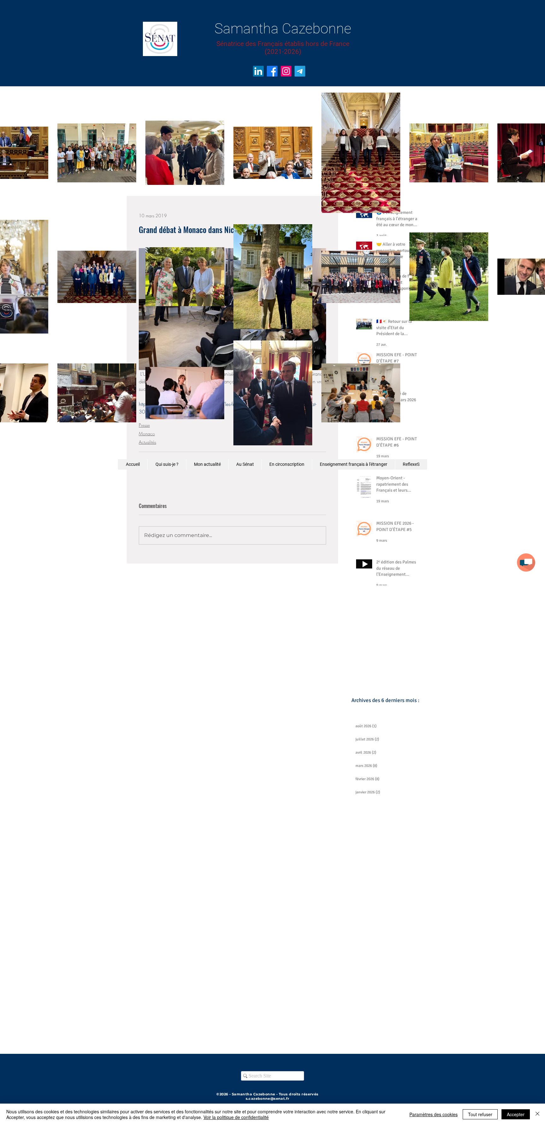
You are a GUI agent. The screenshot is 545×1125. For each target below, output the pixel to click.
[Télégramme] (300, 71)
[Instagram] (286, 71)
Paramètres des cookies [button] (433, 1114)
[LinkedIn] (258, 71)
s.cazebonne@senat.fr (268, 1098)
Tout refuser (480, 1114)
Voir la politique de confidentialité (236, 1117)
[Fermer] (537, 1114)
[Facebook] (272, 71)
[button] (526, 562)
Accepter (515, 1114)
